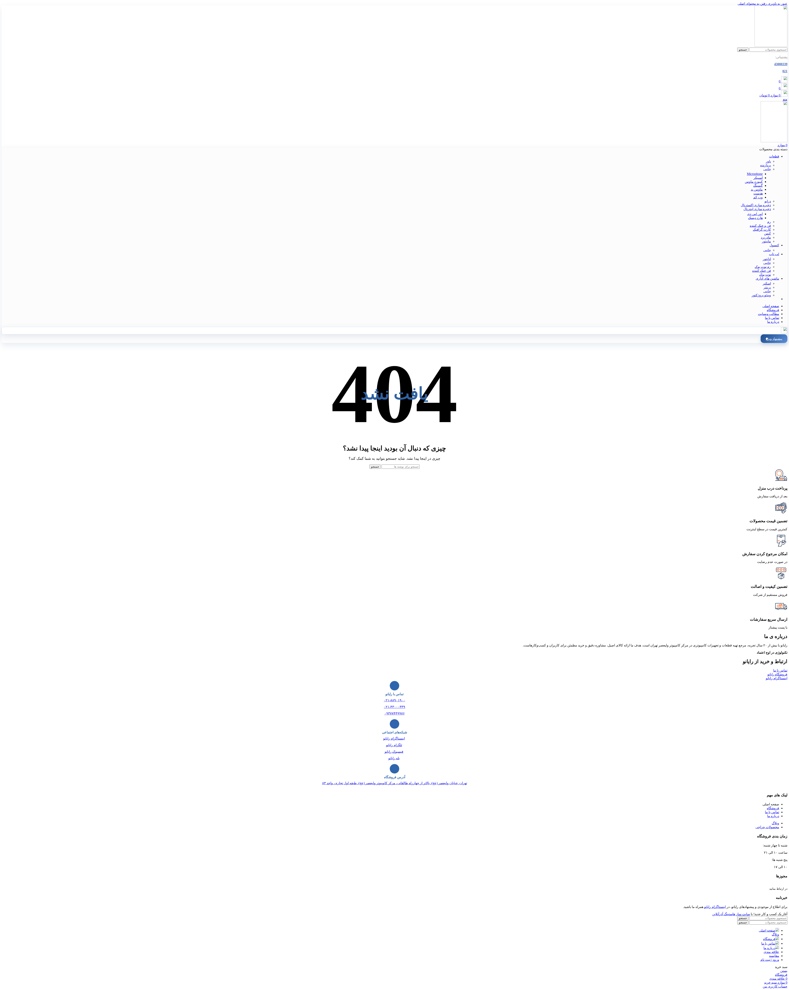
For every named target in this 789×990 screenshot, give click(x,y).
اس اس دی (755, 214)
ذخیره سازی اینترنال (757, 209)
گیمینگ (758, 185)
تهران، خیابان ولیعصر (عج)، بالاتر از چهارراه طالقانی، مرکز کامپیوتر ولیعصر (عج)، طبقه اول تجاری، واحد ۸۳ (394, 783)
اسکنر (767, 283)
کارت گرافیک (762, 229)
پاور (768, 161)
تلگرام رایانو (394, 745)
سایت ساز (743, 914)
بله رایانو (394, 758)
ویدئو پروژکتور (761, 295)
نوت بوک (765, 274)
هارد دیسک (755, 218)
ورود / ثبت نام (769, 959)
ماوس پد (757, 189)
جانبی (767, 169)
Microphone (755, 174)
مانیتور (766, 241)
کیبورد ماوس (754, 181)
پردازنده (765, 165)
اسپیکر (758, 177)
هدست (758, 193)
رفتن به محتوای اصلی (752, 3)
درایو (768, 201)
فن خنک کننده (761, 270)
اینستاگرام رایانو (394, 738)
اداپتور (767, 259)
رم (769, 221)
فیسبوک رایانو (394, 751)
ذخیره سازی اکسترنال (756, 205)
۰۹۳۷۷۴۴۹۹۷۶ (394, 713)
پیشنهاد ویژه (774, 338)
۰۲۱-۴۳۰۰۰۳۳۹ (394, 707)
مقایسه (774, 956)
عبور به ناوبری (777, 3)
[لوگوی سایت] (770, 45)
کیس (767, 233)
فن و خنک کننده (760, 225)
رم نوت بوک (763, 267)
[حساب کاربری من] (784, 332)
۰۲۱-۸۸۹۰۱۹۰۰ (394, 700)
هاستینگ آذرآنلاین (723, 914)
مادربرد (766, 237)
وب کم (758, 197)
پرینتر (767, 287)
